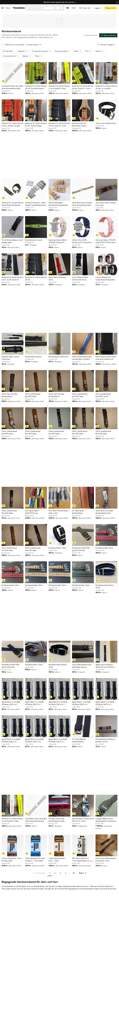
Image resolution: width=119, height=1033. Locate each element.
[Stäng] (117, 2)
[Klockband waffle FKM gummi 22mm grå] (83, 535)
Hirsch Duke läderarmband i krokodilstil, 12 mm (106, 859)
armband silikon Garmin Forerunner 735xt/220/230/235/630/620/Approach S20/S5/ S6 (12, 358)
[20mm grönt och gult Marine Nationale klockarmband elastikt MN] (12, 190)
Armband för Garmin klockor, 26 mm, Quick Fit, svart (59, 124)
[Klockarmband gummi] (36, 344)
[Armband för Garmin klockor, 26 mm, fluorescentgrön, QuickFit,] (36, 73)
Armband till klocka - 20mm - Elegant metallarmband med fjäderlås (36, 204)
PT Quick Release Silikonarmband (79, 740)
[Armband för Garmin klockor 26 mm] (36, 264)
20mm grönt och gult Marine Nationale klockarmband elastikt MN (12, 204)
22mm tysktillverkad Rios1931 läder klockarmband (32, 432)
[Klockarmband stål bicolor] (59, 344)
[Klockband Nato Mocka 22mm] (59, 652)
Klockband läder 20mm (104, 548)
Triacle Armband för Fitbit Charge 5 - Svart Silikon (35, 859)
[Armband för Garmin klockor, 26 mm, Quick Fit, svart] (59, 110)
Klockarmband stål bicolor (59, 357)
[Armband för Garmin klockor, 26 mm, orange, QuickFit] (12, 110)
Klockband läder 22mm (10, 585)
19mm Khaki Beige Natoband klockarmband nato (58, 204)
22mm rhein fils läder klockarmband (9, 395)
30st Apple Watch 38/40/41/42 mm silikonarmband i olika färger (36, 512)
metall (104, 889)
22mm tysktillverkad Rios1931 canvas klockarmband (103, 395)
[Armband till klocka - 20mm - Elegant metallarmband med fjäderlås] (36, 190)
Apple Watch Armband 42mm (57, 278)
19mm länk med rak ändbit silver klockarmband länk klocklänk (82, 204)
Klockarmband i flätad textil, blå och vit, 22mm (83, 820)
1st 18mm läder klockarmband (78, 512)
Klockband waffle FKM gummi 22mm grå (80, 549)
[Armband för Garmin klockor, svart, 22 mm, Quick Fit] (12, 264)
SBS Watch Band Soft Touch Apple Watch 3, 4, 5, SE (82, 859)
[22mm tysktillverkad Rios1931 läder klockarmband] (36, 418)
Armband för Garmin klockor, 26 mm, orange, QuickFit (12, 124)
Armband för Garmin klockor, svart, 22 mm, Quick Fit (12, 278)
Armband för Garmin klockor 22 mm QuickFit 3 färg (59, 87)
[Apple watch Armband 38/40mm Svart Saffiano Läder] (106, 652)
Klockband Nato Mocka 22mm (58, 666)
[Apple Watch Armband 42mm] (59, 264)
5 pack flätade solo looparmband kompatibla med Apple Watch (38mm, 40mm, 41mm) (105, 278)
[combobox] (42, 8)
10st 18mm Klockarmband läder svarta (58, 512)
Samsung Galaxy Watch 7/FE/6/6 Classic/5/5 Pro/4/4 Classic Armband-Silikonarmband (58, 241)
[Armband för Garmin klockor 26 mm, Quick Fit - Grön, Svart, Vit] (83, 73)
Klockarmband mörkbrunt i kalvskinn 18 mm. (106, 740)
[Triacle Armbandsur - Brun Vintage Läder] (12, 845)
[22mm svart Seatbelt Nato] (106, 110)
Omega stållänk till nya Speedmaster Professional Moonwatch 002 (106, 820)
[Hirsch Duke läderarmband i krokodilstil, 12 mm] (106, 845)
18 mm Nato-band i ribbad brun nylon (106, 204)
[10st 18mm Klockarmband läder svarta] (59, 498)
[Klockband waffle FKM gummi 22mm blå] (12, 652)
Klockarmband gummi (33, 357)
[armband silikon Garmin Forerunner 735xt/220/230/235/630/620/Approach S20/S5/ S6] (12, 344)
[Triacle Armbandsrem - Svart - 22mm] (59, 845)
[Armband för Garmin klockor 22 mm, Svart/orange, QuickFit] (36, 110)
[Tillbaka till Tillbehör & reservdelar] (3, 44)
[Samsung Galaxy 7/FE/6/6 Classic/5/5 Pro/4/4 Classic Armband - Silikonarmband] (106, 227)
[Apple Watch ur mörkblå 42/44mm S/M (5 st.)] (12, 689)
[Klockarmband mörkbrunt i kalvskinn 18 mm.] (106, 726)
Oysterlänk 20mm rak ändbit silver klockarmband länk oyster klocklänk (12, 87)
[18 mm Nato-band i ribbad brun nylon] (106, 190)
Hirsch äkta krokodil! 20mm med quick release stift (106, 358)
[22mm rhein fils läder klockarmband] (12, 381)
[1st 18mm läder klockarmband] (83, 498)
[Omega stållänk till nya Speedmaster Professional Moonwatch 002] (106, 806)
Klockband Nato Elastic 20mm (104, 586)
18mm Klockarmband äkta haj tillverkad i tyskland (82, 358)
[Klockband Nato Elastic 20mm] (106, 572)
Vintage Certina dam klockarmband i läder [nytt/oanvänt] (56, 820)
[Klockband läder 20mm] (106, 535)
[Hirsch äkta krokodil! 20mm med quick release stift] (106, 344)
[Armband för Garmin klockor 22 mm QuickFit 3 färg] (59, 73)
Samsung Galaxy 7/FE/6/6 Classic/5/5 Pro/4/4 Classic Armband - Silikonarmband (106, 241)
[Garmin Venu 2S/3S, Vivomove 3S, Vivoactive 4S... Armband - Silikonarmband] (83, 227)
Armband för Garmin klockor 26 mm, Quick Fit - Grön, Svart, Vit (83, 87)
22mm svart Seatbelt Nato (106, 123)
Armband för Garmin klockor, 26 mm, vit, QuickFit (106, 87)
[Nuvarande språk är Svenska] (67, 8)
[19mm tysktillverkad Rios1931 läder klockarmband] (83, 418)
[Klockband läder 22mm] (12, 572)
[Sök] (54, 8)
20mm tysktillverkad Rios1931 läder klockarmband (79, 395)
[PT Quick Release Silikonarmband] (83, 726)
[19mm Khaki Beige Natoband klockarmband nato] (59, 190)
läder (97, 889)
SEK (74, 8)
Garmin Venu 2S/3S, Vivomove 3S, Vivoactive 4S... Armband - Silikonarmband (81, 241)
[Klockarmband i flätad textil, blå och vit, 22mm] (83, 806)
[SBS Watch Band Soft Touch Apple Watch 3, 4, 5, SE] (83, 845)
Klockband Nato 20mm (57, 548)
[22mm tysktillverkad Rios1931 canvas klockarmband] (106, 381)
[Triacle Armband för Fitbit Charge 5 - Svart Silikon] (36, 845)
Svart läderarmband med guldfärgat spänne (81, 666)
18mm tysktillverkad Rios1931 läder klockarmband (32, 395)
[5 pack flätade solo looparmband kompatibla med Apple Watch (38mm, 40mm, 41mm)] (106, 264)
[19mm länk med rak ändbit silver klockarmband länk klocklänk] (83, 190)
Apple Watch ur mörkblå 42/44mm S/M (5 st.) (11, 703)
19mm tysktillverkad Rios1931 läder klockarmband (79, 432)
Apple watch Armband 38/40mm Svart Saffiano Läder (105, 666)
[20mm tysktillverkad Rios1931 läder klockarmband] (83, 381)
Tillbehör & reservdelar (14, 45)
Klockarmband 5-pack (33, 240)
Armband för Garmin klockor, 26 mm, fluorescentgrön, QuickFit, (36, 87)
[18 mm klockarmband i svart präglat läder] (12, 227)
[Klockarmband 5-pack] (36, 227)
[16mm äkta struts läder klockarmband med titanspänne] (106, 498)
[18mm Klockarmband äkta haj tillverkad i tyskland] (83, 344)
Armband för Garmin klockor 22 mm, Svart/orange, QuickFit (36, 124)
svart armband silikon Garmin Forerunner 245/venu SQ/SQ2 (80, 278)
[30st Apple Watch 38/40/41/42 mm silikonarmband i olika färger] (36, 498)
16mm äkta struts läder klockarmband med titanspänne (104, 512)
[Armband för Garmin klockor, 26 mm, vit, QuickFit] (106, 73)
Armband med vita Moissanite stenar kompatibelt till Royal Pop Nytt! (82, 124)
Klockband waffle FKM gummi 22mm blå (10, 666)
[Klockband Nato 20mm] (59, 535)
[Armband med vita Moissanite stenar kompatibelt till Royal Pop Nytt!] (83, 110)
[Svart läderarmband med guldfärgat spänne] (83, 652)
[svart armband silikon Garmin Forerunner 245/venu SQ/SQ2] (83, 264)
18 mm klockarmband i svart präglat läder (12, 241)
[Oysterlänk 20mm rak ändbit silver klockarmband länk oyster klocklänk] (12, 73)
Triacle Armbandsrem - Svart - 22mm (57, 859)
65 (74, 873)
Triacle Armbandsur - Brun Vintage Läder (12, 859)
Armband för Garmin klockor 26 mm (36, 278)
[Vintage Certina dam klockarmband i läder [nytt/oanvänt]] (59, 806)
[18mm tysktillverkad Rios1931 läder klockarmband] (36, 381)
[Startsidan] (19, 8)
